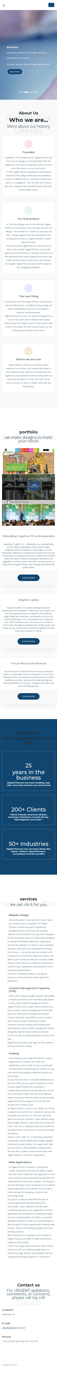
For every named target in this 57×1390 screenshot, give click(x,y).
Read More (32, 66)
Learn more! (28, 577)
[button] (4, 55)
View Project (28, 464)
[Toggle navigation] (51, 5)
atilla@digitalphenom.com (13, 1328)
